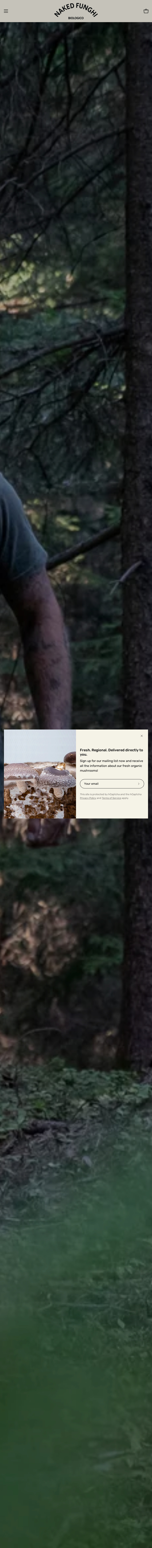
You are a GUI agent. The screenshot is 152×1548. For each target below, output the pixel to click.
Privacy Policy (88, 798)
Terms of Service (111, 798)
